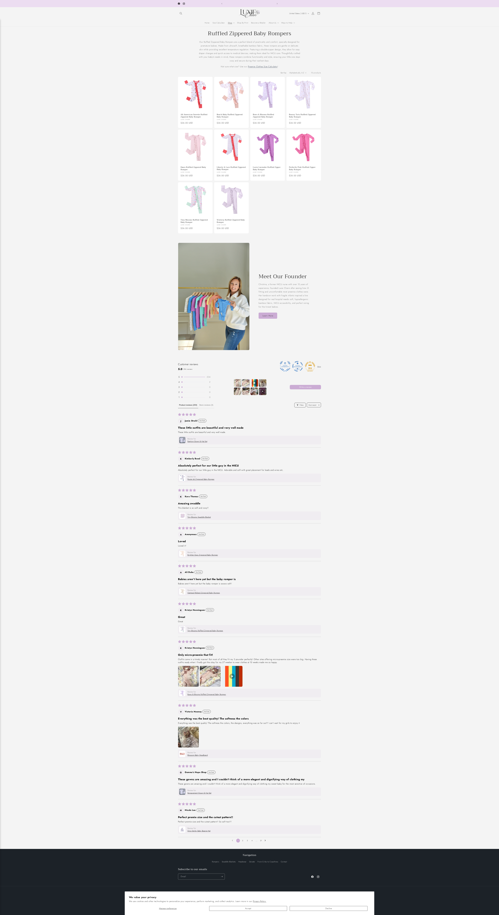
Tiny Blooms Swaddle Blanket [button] (199, 517)
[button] (181, 13)
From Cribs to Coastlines (268, 861)
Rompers (215, 861)
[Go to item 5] (237, 391)
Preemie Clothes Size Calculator (263, 66)
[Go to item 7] (254, 391)
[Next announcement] (277, 3)
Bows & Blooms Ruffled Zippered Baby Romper (263, 115)
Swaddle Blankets (229, 861)
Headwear (242, 861)
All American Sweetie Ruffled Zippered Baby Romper (194, 115)
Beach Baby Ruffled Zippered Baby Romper (230, 115)
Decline (328, 908)
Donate (252, 861)
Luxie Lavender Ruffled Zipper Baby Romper (267, 168)
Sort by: (284, 72)
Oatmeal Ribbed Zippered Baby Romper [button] (204, 592)
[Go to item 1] (237, 383)
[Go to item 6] (246, 391)
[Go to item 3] (254, 383)
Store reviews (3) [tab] (206, 405)
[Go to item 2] (246, 383)
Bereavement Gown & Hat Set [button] (199, 793)
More (319, 367)
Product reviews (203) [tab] (188, 405)
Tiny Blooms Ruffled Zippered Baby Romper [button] (205, 630)
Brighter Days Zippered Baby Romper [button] (203, 555)
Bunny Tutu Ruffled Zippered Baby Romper (302, 115)
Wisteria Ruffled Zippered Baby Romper (231, 221)
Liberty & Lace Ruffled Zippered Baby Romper (231, 168)
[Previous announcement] (222, 3)
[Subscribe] (222, 877)
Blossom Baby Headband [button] (198, 755)
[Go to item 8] (262, 391)
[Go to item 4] (262, 383)
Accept (248, 908)
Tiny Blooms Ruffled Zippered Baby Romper (194, 221)
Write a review (305, 387)
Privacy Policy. (259, 901)
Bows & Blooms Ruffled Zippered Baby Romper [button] (207, 694)
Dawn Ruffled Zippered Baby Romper (193, 168)
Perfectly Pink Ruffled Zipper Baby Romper (302, 168)
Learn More (267, 315)
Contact (284, 861)
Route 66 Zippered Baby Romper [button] (201, 479)
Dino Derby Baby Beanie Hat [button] (199, 831)
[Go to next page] (266, 840)
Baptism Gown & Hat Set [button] (197, 441)
